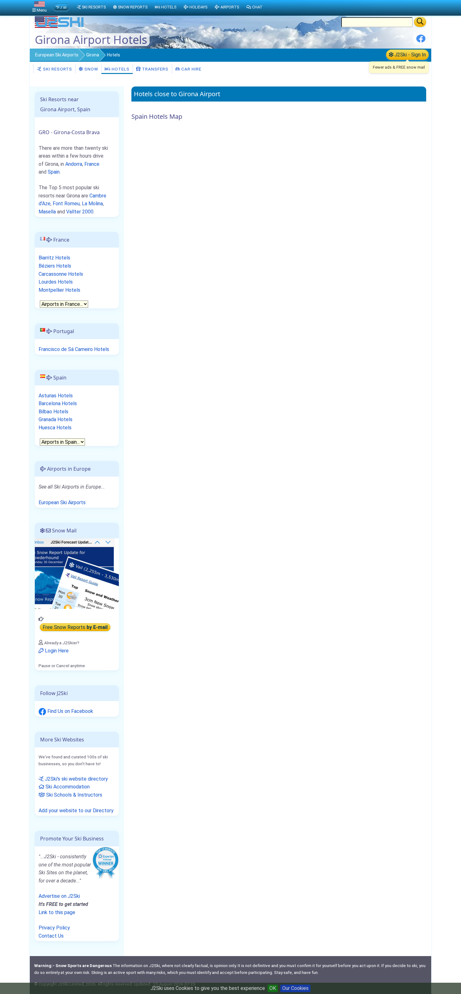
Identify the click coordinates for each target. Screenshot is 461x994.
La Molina (92, 204)
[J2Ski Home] (60, 26)
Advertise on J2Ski (59, 896)
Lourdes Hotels (56, 282)
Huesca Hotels (55, 428)
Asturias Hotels (56, 396)
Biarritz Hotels (54, 258)
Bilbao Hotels (53, 412)
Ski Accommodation (67, 787)
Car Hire (190, 68)
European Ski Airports (56, 54)
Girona (92, 54)
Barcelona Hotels (58, 403)
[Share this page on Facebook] (421, 41)
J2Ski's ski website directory (76, 779)
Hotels (120, 68)
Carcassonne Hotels (61, 274)
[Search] (420, 22)
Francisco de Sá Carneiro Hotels (74, 349)
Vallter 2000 (79, 212)
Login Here (56, 651)
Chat (257, 7)
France (91, 164)
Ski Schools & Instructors (73, 795)
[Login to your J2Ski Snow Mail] (77, 573)
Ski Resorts (57, 68)
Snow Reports (132, 7)
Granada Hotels (55, 419)
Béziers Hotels (55, 266)
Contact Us (51, 936)
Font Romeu (66, 204)
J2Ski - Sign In (409, 55)
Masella (47, 212)
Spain (54, 172)
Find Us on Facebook (69, 711)
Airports (229, 7)
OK (272, 988)
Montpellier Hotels (59, 290)
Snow (90, 68)
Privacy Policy (54, 928)
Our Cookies (295, 988)
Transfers (154, 68)
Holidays (198, 7)
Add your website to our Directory (76, 811)
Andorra (73, 164)
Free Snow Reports (75, 627)
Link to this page (57, 912)
